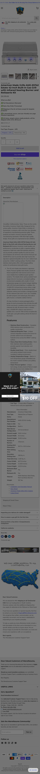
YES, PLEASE (10, 396)
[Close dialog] (39, 374)
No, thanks (10, 398)
